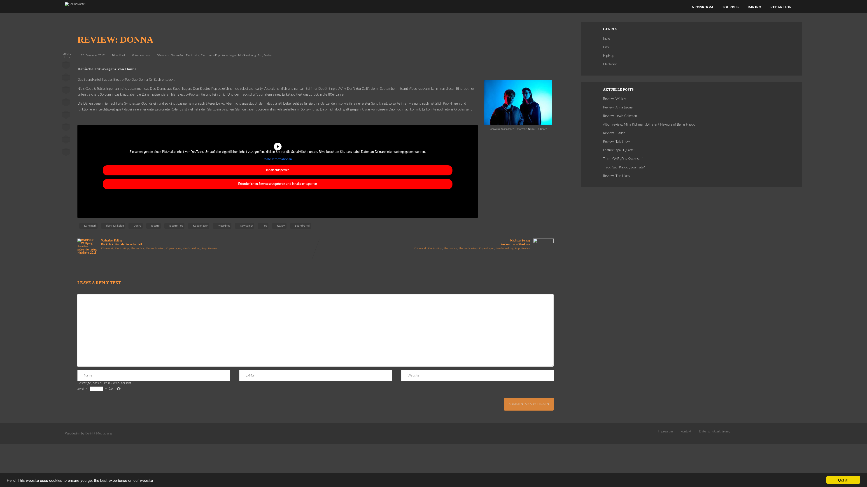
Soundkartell (302, 225)
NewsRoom (702, 7)
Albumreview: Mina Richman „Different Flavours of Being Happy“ (650, 124)
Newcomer (246, 225)
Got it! (843, 480)
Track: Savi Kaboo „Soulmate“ (624, 167)
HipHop (608, 55)
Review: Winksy (614, 99)
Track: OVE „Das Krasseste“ (623, 159)
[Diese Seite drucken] (66, 153)
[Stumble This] (66, 115)
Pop (259, 55)
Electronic (610, 64)
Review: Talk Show (616, 141)
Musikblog (224, 225)
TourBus (730, 7)
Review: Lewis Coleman (620, 116)
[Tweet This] (66, 78)
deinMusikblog (115, 225)
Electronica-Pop (210, 55)
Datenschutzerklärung (714, 431)
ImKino (754, 7)
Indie (606, 38)
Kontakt (686, 431)
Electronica (192, 55)
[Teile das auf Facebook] (66, 66)
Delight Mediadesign (99, 433)
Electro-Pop (177, 55)
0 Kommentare (141, 55)
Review (268, 55)
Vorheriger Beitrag (121, 242)
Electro (155, 225)
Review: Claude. (614, 133)
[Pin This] (66, 91)
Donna (137, 225)
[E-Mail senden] (66, 140)
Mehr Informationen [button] (277, 159)
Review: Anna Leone (618, 107)
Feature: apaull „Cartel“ (619, 150)
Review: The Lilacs (616, 176)
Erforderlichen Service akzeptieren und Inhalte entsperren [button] (277, 184)
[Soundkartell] (75, 4)
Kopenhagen (229, 55)
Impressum (665, 431)
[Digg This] (66, 128)
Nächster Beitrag (515, 242)
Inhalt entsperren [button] (277, 170)
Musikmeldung (247, 55)
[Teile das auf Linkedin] (66, 103)
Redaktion (781, 7)
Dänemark (163, 55)
